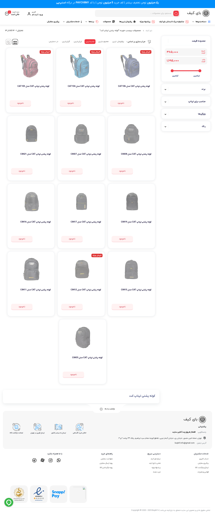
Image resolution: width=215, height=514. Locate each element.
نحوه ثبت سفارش (107, 459)
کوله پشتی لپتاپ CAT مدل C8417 (86, 222)
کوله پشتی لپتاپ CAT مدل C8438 (136, 154)
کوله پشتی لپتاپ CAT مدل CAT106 (134, 86)
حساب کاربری (204, 459)
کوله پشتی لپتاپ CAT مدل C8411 (35, 289)
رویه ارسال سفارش (106, 463)
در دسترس (53, 41)
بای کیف (149, 30)
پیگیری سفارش (53, 21)
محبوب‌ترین (103, 41)
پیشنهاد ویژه (145, 21)
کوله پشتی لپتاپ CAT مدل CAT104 (84, 86)
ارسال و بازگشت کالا (202, 467)
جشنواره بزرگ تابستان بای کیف (171, 21)
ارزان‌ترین (78, 41)
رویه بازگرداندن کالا (106, 467)
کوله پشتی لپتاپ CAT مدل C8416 (35, 222)
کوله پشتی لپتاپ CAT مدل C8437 (86, 154)
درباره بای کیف (156, 459)
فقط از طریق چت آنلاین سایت (184, 432)
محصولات (107, 21)
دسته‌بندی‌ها (201, 21)
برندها (91, 21)
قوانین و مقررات (203, 472)
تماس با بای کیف (155, 463)
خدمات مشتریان (73, 21)
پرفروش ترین (118, 41)
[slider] (199, 70)
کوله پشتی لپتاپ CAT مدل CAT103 (33, 86)
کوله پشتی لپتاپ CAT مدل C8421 (35, 154)
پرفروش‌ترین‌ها (125, 21)
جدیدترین (90, 41)
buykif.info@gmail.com (185, 443)
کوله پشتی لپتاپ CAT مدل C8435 (87, 357)
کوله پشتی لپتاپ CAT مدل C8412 (86, 289)
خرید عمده (157, 472)
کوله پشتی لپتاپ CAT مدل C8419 (136, 222)
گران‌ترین (66, 41)
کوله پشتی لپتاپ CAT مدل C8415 (136, 289)
